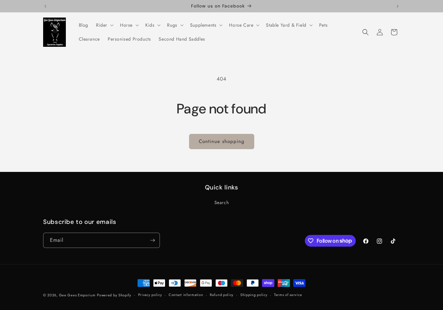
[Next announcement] (397, 6)
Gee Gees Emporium (77, 295)
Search (221, 202)
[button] (104, 25)
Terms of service (288, 294)
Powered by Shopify (114, 295)
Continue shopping (222, 141)
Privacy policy (150, 294)
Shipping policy (254, 294)
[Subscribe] (152, 240)
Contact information (186, 294)
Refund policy (221, 294)
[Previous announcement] (45, 6)
